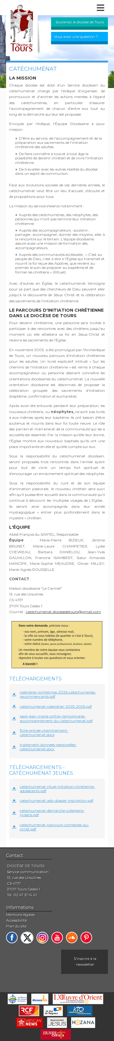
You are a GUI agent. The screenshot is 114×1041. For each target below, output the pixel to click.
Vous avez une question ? (76, 36)
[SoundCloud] (72, 937)
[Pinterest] (86, 937)
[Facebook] (12, 937)
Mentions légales (20, 914)
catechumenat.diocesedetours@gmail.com (63, 611)
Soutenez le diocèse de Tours (80, 22)
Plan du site (16, 926)
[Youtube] (57, 937)
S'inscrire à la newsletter (85, 961)
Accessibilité (16, 920)
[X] (27, 938)
